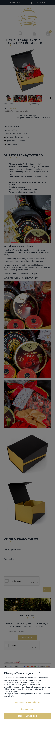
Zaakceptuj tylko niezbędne (27, 702)
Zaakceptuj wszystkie (27, 716)
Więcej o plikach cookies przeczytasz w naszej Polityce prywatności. (27, 695)
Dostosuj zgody (27, 709)
